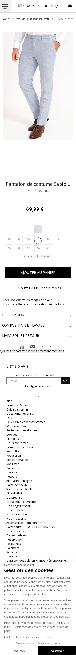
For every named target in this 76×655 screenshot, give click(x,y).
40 (20, 239)
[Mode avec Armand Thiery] (38, 5)
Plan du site (14, 439)
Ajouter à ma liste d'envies (39, 288)
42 (29, 239)
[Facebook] (38, 393)
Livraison (12, 472)
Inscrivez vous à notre (38, 375)
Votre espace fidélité (20, 489)
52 (20, 248)
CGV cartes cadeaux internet (25, 422)
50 (10, 248)
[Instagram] (38, 397)
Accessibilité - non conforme (25, 523)
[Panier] (70, 5)
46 (49, 239)
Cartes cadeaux (16, 535)
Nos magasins (16, 518)
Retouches (13, 544)
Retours (11, 477)
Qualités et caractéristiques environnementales (32, 351)
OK (65, 381)
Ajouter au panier (38, 272)
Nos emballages (17, 510)
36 (39, 248)
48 (58, 239)
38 (10, 239)
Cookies (11, 435)
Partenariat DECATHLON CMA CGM (31, 527)
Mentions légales (18, 426)
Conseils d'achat (17, 405)
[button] (38, 315)
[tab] (38, 315)
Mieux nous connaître (21, 502)
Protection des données (22, 430)
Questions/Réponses (20, 414)
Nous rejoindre (16, 514)
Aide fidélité (14, 493)
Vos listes (12, 464)
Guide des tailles (17, 409)
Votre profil (14, 456)
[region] (38, 86)
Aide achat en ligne (19, 481)
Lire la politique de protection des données (28, 637)
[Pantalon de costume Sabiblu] (38, 86)
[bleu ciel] (38, 229)
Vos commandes (17, 460)
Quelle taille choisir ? (38, 256)
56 (49, 248)
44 (39, 239)
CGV (9, 418)
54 (29, 248)
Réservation (14, 539)
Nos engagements (19, 506)
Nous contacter (17, 443)
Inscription (13, 451)
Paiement (12, 468)
